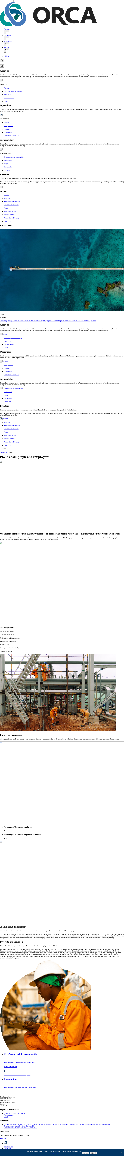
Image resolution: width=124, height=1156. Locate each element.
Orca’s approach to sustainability (13, 388)
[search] (2, 66)
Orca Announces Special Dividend (19, 1126)
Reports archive (8, 1115)
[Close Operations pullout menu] (1, 115)
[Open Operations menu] (6, 37)
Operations (7, 35)
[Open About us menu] (6, 31)
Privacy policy (8, 1147)
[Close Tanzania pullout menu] (1, 361)
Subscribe (3, 1138)
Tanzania (5, 361)
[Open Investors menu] (6, 49)
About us (6, 29)
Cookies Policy (54, 1153)
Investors (6, 47)
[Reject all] (122, 1152)
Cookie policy (8, 1148)
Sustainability (8, 41)
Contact (6, 57)
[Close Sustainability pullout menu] (1, 149)
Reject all (93, 1153)
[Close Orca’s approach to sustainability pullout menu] (1, 388)
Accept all (85, 1153)
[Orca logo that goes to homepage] (9, 1094)
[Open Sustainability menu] (6, 43)
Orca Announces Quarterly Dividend (20, 1128)
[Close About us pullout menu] (1, 80)
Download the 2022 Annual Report (14, 1113)
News (5, 55)
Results (6, 1117)
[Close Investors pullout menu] (1, 187)
